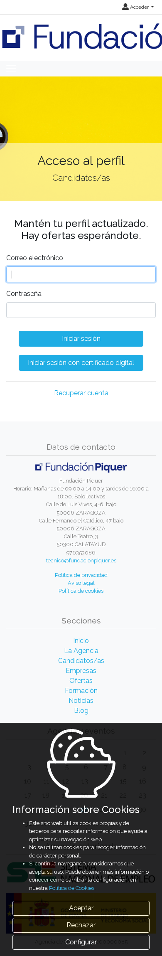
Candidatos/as (81, 661)
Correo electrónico (34, 258)
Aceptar (81, 908)
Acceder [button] (139, 7)
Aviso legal (81, 583)
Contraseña (24, 294)
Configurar (81, 942)
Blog (81, 711)
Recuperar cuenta (81, 393)
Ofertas (81, 681)
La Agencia (81, 651)
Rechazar (81, 925)
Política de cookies (81, 591)
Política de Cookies (71, 888)
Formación (81, 691)
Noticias (81, 701)
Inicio (81, 641)
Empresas (81, 671)
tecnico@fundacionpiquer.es (81, 560)
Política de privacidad (81, 575)
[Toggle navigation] (11, 68)
